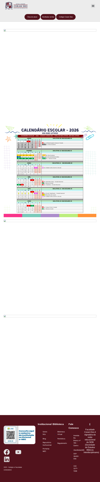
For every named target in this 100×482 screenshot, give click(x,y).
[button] (93, 6)
